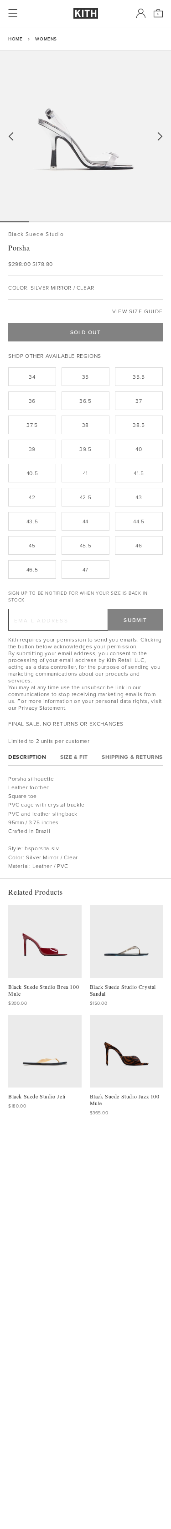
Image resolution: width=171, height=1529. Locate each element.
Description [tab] (27, 756)
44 (85, 521)
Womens (46, 38)
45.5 (85, 545)
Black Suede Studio (36, 234)
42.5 (85, 497)
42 (32, 497)
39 (32, 449)
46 (138, 545)
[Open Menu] (12, 13)
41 (85, 473)
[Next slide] (160, 136)
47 (85, 569)
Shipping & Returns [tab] (132, 756)
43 (138, 497)
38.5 (139, 425)
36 (32, 401)
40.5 (32, 473)
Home (15, 38)
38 (85, 425)
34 (32, 377)
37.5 (31, 425)
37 (138, 401)
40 (138, 449)
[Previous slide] (11, 136)
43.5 (32, 521)
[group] (85, 136)
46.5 (32, 569)
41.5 (139, 473)
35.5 (139, 377)
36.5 (85, 401)
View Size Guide (137, 311)
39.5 (85, 449)
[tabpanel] (85, 822)
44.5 (138, 521)
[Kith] (85, 13)
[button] (43, 221)
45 (32, 545)
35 (85, 377)
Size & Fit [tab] (74, 756)
